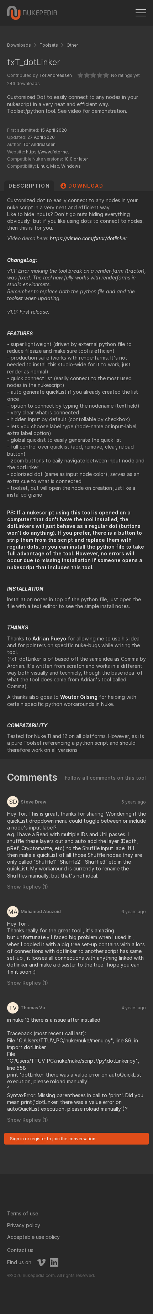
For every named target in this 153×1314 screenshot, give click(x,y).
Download (85, 186)
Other (72, 45)
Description (29, 186)
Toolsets (48, 45)
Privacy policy (23, 1225)
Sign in (17, 1138)
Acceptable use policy (33, 1237)
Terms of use (22, 1213)
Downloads (19, 45)
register (38, 1138)
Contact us (20, 1250)
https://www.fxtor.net (47, 152)
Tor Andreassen (55, 75)
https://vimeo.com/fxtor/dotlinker (88, 238)
